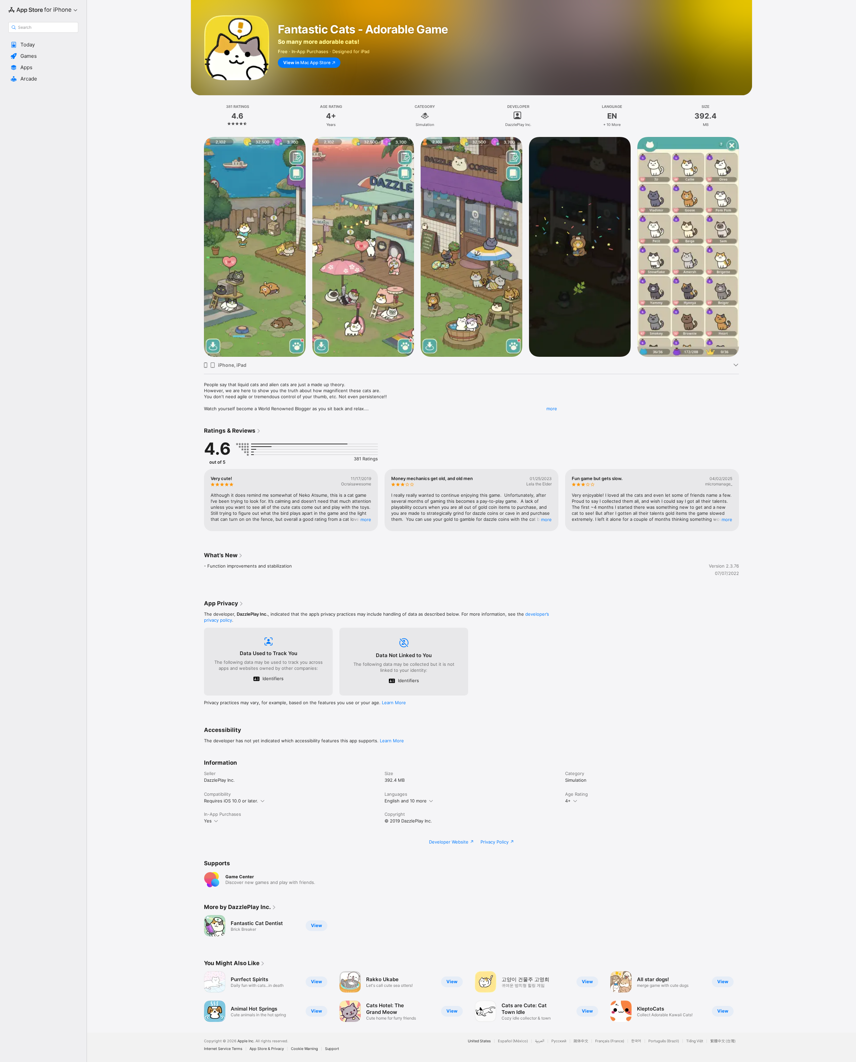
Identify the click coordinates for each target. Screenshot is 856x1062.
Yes (208, 820)
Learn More (394, 702)
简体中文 (580, 1041)
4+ (568, 800)
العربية (539, 1041)
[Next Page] (745, 247)
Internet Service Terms (223, 1049)
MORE (365, 519)
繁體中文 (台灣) (723, 1041)
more (551, 408)
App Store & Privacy (266, 1049)
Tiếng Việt (694, 1041)
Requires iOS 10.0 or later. (231, 800)
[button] (43, 45)
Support (332, 1049)
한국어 (636, 1041)
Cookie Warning (304, 1049)
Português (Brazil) (663, 1041)
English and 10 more (406, 800)
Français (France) (609, 1041)
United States (479, 1041)
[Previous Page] (197, 247)
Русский (558, 1041)
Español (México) (513, 1041)
